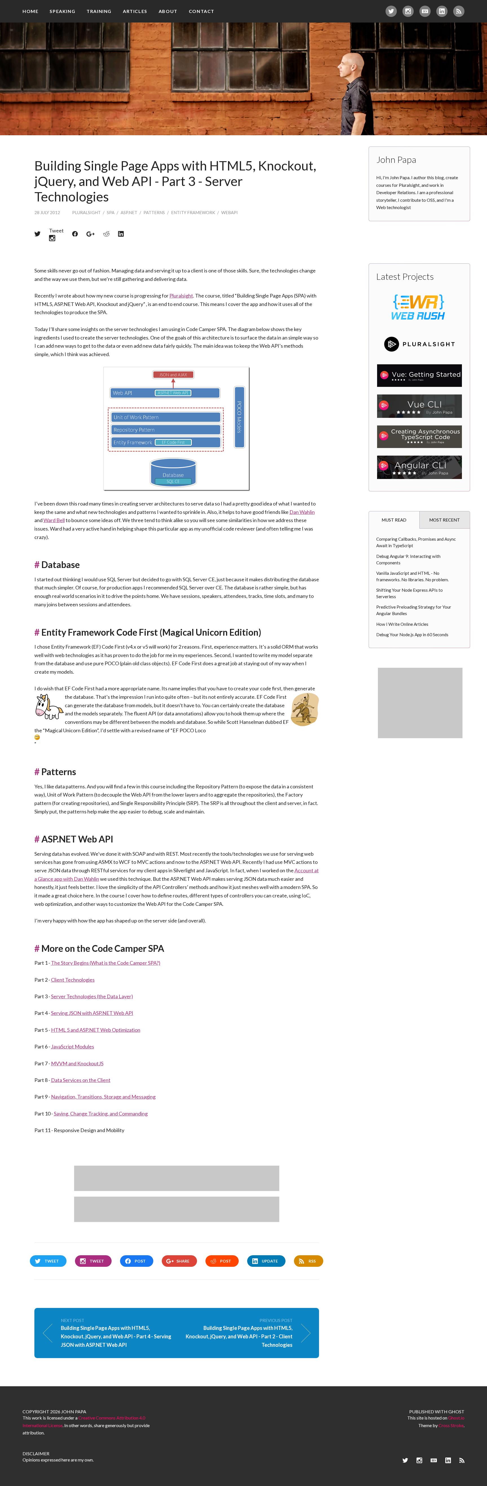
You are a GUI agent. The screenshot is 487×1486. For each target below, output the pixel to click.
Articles (135, 11)
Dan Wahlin (302, 512)
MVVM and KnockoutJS (77, 1063)
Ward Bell (54, 520)
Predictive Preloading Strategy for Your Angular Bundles (413, 610)
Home (30, 11)
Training (99, 11)
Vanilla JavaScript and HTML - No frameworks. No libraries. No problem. (412, 576)
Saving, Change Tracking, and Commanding (101, 1113)
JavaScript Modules (72, 1046)
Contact (201, 11)
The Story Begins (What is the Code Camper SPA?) (105, 963)
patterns (154, 212)
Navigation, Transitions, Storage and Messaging (103, 1097)
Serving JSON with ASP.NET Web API (92, 1013)
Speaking (62, 11)
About (168, 11)
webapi (229, 212)
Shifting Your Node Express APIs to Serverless (409, 593)
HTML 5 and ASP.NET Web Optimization (95, 1030)
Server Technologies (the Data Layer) (92, 996)
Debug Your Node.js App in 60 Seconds (412, 634)
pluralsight (86, 212)
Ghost (456, 1411)
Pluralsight (181, 295)
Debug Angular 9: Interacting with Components (408, 559)
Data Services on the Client (80, 1080)
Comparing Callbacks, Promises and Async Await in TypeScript (416, 542)
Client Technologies (73, 980)
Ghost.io (456, 1417)
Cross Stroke (451, 1425)
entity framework (193, 212)
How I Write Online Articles (402, 624)
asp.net (129, 212)
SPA (110, 212)
